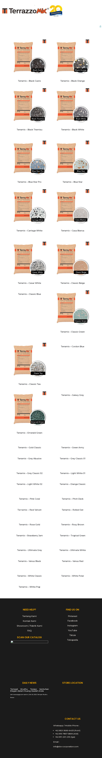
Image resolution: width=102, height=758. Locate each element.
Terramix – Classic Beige (72, 283)
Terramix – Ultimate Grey (29, 550)
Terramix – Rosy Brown (72, 524)
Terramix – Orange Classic (72, 484)
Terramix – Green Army (72, 447)
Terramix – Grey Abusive (29, 458)
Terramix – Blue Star (72, 182)
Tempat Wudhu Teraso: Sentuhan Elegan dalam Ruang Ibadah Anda (29, 690)
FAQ (29, 631)
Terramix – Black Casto (29, 81)
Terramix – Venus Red (72, 561)
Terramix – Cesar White (29, 283)
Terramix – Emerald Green (29, 433)
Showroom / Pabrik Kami (29, 626)
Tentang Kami (29, 616)
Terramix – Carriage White (29, 231)
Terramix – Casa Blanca (72, 231)
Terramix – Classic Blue (29, 294)
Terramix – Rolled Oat (72, 510)
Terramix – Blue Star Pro (29, 182)
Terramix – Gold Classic (29, 447)
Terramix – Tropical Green (72, 535)
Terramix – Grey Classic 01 (72, 458)
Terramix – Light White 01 (72, 473)
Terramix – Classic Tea (29, 384)
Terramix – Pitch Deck (72, 499)
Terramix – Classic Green (72, 332)
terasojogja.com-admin (20, 694)
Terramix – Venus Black (29, 561)
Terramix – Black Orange (72, 81)
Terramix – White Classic (29, 576)
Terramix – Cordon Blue (72, 346)
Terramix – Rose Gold (29, 524)
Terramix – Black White (72, 129)
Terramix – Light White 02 (29, 484)
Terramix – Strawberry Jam (29, 535)
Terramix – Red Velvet (29, 510)
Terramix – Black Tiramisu (29, 129)
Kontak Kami (29, 621)
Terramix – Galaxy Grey (72, 395)
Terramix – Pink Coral (29, 499)
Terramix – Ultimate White (72, 550)
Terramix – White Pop (29, 587)
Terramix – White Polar (72, 576)
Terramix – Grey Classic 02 (29, 473)
